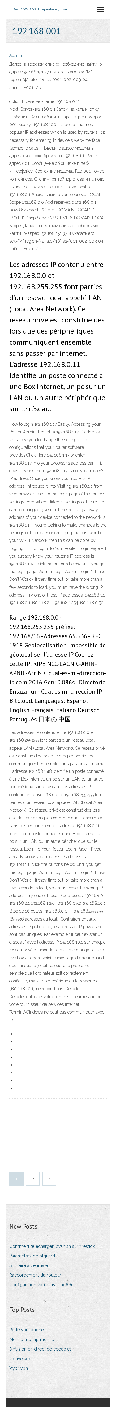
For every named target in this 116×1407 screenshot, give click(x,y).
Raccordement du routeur (35, 1275)
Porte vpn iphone (26, 1329)
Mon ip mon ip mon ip (31, 1339)
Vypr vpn (18, 1368)
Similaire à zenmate (28, 1265)
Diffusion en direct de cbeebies (40, 1349)
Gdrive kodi (20, 1358)
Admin (15, 55)
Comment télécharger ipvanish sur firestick (52, 1246)
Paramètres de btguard (32, 1255)
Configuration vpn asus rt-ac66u (41, 1284)
